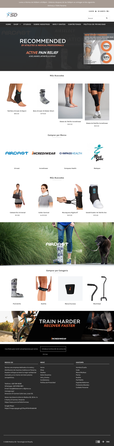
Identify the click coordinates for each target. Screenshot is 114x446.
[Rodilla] (43, 288)
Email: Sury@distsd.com (13, 388)
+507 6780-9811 (18, 386)
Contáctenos (74, 24)
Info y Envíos (59, 24)
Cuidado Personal (82, 387)
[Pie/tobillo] (17, 288)
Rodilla (78, 377)
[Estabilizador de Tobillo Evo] (96, 196)
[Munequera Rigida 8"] (70, 196)
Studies (27, 24)
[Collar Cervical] (44, 196)
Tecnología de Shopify (25, 442)
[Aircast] (17, 153)
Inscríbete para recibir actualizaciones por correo (21, 349)
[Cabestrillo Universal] (18, 196)
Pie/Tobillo (79, 380)
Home (8, 24)
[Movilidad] (97, 288)
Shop (16, 24)
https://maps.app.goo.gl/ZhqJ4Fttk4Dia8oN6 (21, 408)
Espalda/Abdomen (82, 382)
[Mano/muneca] (70, 288)
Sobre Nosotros (42, 24)
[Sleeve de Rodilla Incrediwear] (97, 102)
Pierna (78, 375)
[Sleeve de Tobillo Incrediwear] (70, 101)
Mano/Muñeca (81, 372)
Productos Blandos (82, 385)
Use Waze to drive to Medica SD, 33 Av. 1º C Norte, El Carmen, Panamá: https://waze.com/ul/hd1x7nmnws (21, 399)
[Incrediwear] (43, 153)
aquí (12, 391)
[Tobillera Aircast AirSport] (17, 96)
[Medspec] (97, 153)
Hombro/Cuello (81, 367)
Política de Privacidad (95, 24)
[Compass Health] (70, 153)
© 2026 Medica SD (10, 442)
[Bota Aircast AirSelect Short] (43, 96)
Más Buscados (57, 75)
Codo (78, 370)
